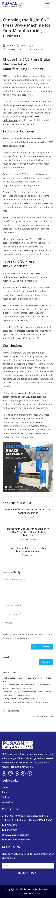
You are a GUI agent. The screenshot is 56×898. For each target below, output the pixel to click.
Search (6, 657)
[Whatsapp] (29, 773)
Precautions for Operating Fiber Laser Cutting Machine (27, 691)
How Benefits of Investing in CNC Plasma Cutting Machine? (28, 511)
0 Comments (36, 49)
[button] (47, 4)
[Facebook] (4, 773)
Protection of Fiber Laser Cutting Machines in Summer (28, 549)
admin (10, 45)
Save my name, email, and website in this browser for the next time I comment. (28, 636)
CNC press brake (34, 396)
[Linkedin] (23, 773)
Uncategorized (14, 49)
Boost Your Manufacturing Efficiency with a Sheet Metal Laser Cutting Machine (28, 532)
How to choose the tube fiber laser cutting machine (25, 702)
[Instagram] (10, 773)
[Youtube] (17, 773)
